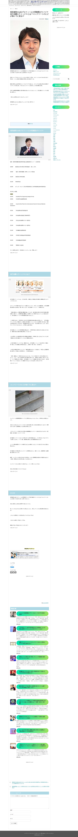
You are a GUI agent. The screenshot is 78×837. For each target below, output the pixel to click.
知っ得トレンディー (39, 2)
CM (54, 110)
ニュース (55, 124)
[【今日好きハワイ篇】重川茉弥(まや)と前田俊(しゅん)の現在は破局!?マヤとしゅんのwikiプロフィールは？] (13, 629)
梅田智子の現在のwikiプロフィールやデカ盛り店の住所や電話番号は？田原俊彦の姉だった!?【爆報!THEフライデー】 (30, 783)
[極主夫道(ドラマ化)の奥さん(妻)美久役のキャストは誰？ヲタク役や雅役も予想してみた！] (13, 687)
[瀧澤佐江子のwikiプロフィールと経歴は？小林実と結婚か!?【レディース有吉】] (13, 718)
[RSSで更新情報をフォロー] (15, 572)
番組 (47, 19)
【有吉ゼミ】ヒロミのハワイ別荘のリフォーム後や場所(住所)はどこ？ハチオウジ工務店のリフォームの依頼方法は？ (32, 746)
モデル (54, 133)
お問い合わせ (29, 5)
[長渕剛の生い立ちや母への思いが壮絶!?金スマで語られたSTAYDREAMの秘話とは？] (13, 673)
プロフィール (23, 5)
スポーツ (55, 118)
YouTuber (55, 111)
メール (11, 814)
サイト (11, 818)
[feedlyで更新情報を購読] (13, 572)
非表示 (31, 123)
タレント (55, 119)
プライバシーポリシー (37, 5)
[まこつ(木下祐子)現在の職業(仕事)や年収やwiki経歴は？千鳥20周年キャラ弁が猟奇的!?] (13, 731)
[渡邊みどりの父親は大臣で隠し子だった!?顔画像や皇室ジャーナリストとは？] (13, 658)
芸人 (54, 154)
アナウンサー (56, 114)
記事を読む (18, 624)
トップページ (11, 5)
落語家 (54, 156)
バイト (54, 128)
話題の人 (55, 158)
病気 (54, 151)
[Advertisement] (29, 113)
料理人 (54, 146)
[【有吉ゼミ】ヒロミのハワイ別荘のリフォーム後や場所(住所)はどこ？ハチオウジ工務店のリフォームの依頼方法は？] (13, 746)
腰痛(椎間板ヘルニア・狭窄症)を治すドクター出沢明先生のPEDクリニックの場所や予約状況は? (30, 787)
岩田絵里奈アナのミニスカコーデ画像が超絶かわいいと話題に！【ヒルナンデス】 (61, 98)
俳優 (54, 134)
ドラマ (54, 123)
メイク (54, 131)
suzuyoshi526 (45, 602)
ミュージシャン (56, 129)
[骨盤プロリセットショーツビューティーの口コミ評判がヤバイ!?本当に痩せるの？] (13, 644)
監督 (54, 153)
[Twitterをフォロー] (11, 572)
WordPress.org (56, 74)
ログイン (55, 69)
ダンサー (55, 121)
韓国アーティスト (57, 159)
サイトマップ (17, 5)
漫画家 (54, 148)
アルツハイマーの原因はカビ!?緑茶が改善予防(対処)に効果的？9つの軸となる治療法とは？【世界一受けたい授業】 (32, 702)
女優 (54, 141)
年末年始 (55, 143)
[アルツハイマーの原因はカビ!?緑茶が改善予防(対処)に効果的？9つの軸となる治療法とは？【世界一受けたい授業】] (13, 702)
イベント (55, 116)
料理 (54, 144)
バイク (54, 126)
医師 (54, 136)
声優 (54, 139)
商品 (54, 138)
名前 (11, 810)
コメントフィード (57, 73)
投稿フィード (56, 71)
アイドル (55, 113)
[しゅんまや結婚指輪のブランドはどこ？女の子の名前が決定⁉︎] (13, 614)
